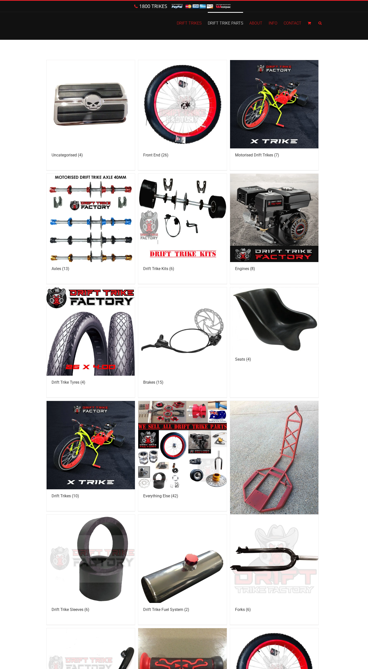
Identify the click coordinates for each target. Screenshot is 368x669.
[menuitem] (192, 23)
